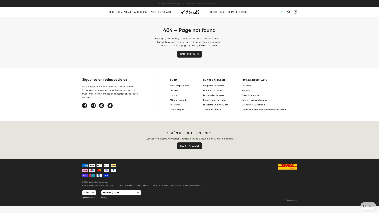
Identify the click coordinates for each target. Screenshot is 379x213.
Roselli (91, 182)
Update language (88, 198)
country (104, 198)
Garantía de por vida (213, 90)
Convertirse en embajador (254, 100)
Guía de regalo (177, 109)
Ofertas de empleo (251, 95)
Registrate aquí (189, 146)
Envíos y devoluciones (213, 95)
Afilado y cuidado (178, 100)
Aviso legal (155, 185)
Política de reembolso (90, 185)
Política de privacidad (109, 185)
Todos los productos (179, 85)
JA (295, 200)
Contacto (246, 85)
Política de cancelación (191, 185)
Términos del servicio (127, 185)
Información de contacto (171, 185)
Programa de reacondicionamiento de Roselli (264, 109)
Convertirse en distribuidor (254, 104)
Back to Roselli (189, 54)
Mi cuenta (246, 90)
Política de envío (143, 185)
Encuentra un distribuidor (215, 104)
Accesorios (175, 104)
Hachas (173, 95)
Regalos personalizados (214, 100)
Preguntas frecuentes (213, 85)
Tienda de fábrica (212, 109)
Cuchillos (174, 90)
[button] (289, 12)
